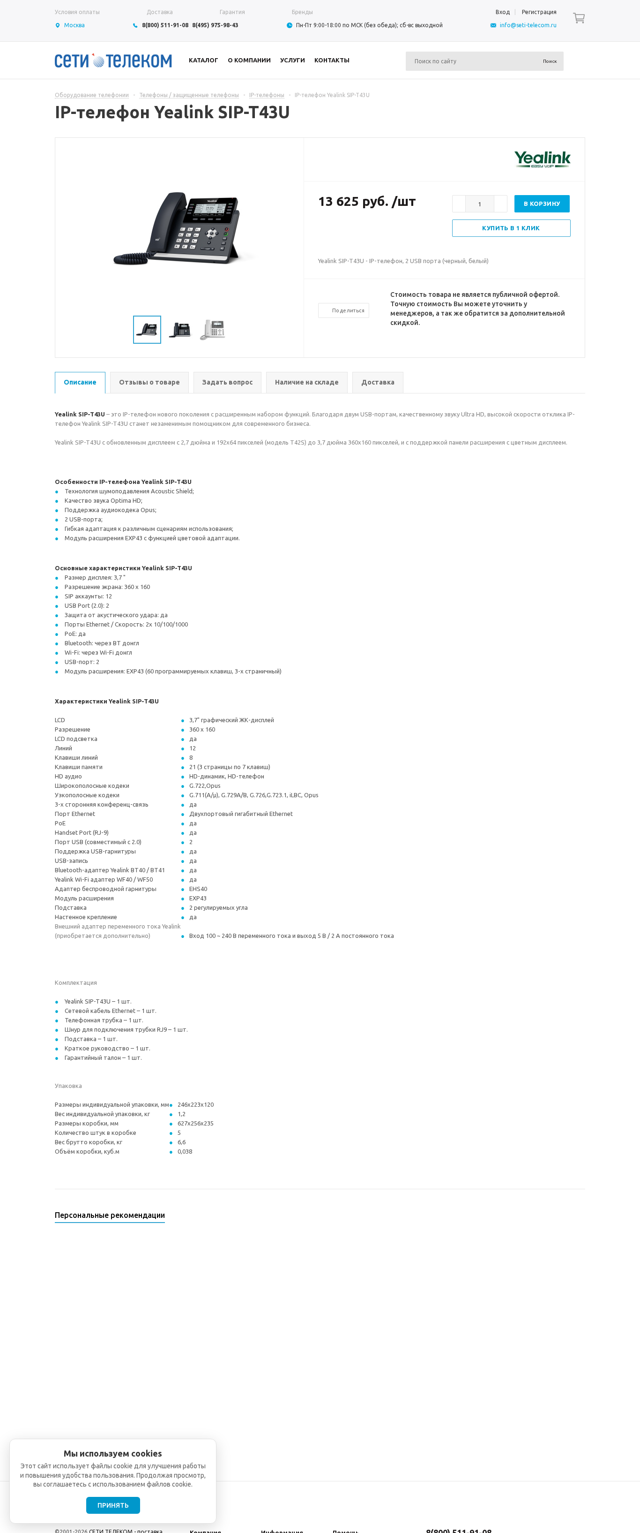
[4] (351, 231)
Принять (113, 1505)
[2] (332, 231)
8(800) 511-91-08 (165, 25)
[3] (341, 231)
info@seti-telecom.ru (528, 25)
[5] (360, 231)
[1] (322, 231)
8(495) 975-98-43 (215, 25)
